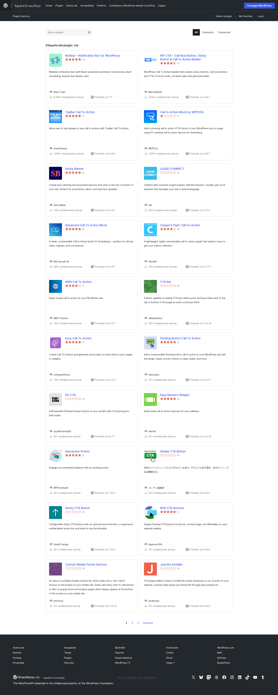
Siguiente (148, 622)
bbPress (221, 657)
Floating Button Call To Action (180, 338)
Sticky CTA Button (77, 508)
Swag (170, 662)
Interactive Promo (77, 451)
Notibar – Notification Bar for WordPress (92, 55)
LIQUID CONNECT (172, 168)
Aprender (120, 647)
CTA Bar (165, 281)
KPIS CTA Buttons (172, 508)
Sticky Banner (74, 168)
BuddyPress (223, 662)
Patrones (69, 662)
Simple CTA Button (173, 451)
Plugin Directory (21, 16)
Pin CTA (70, 395)
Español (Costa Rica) (54, 677)
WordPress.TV (122, 662)
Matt (219, 652)
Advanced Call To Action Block (86, 225)
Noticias (17, 652)
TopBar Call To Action (80, 112)
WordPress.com (225, 647)
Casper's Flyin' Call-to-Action (180, 225)
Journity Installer (171, 564)
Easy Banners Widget (174, 395)
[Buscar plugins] (89, 32)
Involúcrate (172, 647)
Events (169, 652)
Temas (67, 652)
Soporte (119, 652)
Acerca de (18, 647)
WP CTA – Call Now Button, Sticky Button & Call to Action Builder (183, 57)
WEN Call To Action (78, 281)
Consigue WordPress (259, 5)
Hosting (17, 657)
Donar (169, 657)
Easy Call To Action (78, 338)
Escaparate (70, 647)
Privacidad (18, 662)
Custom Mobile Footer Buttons (86, 564)
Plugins (68, 657)
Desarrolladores (123, 657)
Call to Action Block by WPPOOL (182, 112)
